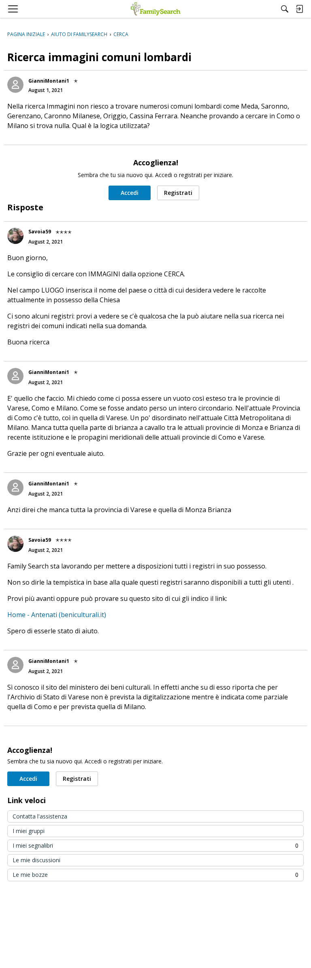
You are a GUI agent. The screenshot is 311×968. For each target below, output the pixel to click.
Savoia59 (39, 231)
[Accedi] (299, 9)
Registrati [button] (178, 193)
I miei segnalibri (155, 845)
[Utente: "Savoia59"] (15, 236)
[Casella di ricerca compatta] (284, 9)
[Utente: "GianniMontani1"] (15, 85)
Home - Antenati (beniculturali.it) (56, 614)
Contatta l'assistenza (40, 816)
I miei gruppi (29, 831)
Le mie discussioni (36, 860)
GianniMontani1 (48, 80)
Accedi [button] (129, 193)
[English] (156, 9)
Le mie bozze (155, 874)
